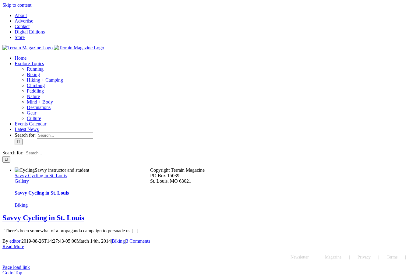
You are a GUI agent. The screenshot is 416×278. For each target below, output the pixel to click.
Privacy (364, 257)
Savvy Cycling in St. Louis (41, 175)
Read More (13, 246)
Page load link (16, 267)
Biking (21, 205)
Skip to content (16, 5)
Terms (392, 257)
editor (14, 241)
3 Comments (138, 241)
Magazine (333, 257)
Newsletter (300, 257)
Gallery (22, 181)
